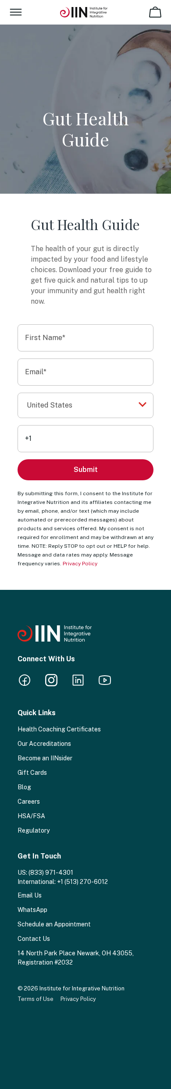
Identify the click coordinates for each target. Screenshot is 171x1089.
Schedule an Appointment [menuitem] (54, 924)
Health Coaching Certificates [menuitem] (59, 729)
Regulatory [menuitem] (34, 830)
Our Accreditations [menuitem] (44, 743)
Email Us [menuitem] (30, 895)
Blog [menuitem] (24, 787)
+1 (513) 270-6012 (82, 881)
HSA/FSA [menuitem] (31, 815)
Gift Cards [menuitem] (32, 772)
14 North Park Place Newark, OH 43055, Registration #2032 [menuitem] (76, 958)
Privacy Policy (80, 563)
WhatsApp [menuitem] (32, 909)
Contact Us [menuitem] (34, 938)
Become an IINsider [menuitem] (45, 758)
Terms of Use (35, 999)
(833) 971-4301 (50, 872)
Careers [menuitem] (29, 801)
